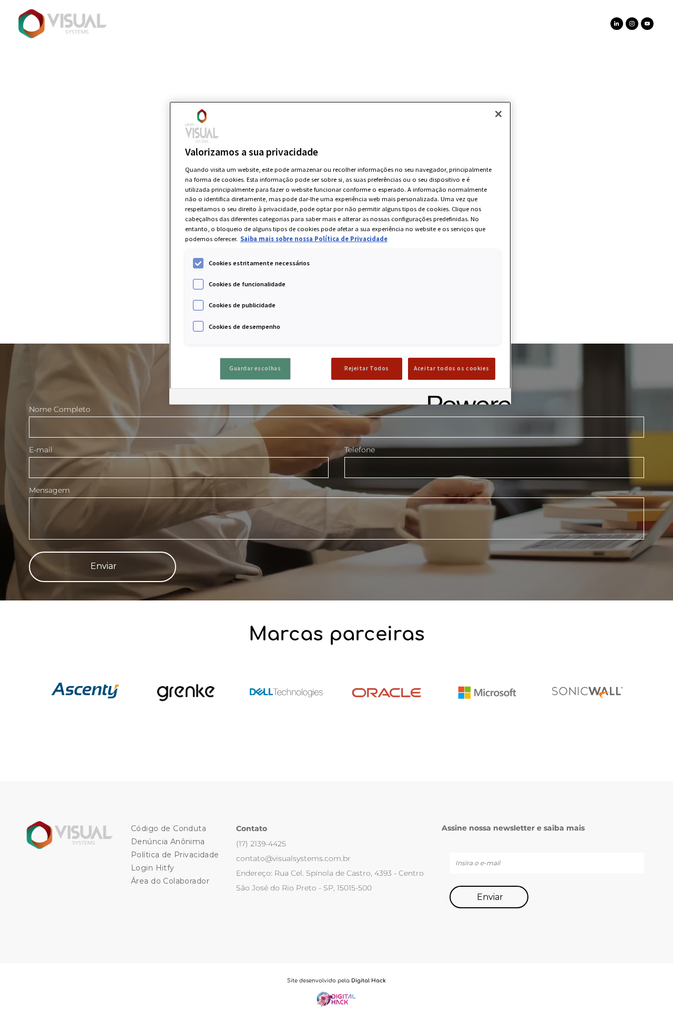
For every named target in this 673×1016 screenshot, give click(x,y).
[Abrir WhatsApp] (646, 989)
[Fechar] (498, 114)
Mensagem (49, 490)
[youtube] (647, 25)
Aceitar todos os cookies (452, 368)
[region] (340, 252)
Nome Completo (59, 409)
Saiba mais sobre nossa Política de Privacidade (314, 239)
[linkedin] (616, 25)
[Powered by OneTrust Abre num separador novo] (466, 398)
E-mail (41, 449)
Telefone (359, 449)
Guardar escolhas (255, 368)
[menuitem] (196, 23)
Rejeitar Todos (366, 368)
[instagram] (632, 25)
